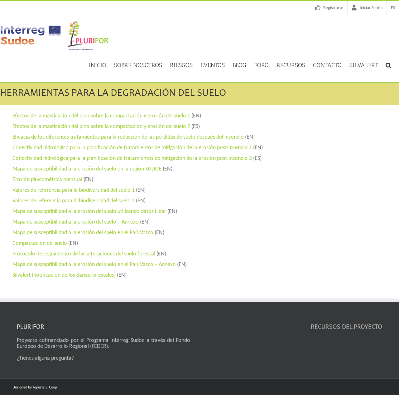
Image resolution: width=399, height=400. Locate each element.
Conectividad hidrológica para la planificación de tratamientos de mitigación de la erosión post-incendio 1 (132, 148)
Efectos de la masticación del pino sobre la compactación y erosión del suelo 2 (101, 127)
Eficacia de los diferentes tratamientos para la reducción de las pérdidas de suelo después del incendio (128, 137)
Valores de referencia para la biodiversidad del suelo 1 (73, 190)
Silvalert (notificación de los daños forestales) (64, 275)
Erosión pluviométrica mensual (47, 180)
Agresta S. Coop (45, 387)
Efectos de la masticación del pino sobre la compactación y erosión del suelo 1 (101, 116)
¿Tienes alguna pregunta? (45, 358)
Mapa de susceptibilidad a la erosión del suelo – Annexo (75, 222)
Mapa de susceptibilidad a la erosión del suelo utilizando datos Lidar (89, 212)
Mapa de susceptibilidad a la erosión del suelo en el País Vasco (82, 233)
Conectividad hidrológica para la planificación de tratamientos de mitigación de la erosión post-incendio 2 (132, 158)
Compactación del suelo (39, 243)
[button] (388, 65)
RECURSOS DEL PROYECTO (346, 327)
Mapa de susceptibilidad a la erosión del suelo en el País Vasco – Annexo (94, 265)
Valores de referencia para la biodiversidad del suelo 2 (73, 201)
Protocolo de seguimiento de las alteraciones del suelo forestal (83, 254)
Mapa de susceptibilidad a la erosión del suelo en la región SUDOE (86, 169)
